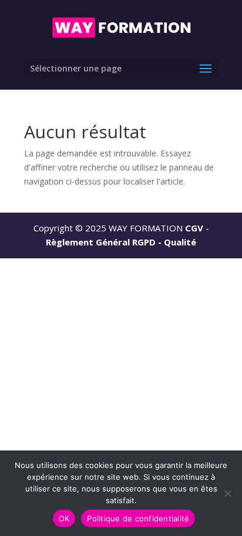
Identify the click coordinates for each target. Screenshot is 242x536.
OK (64, 518)
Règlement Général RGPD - (105, 242)
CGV (194, 228)
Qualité (180, 242)
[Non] (227, 493)
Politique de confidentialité (138, 518)
